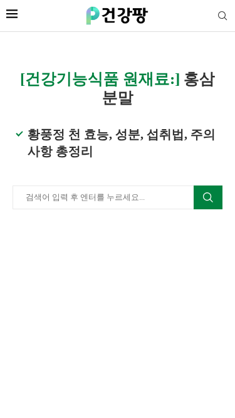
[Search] (222, 16)
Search (208, 197)
